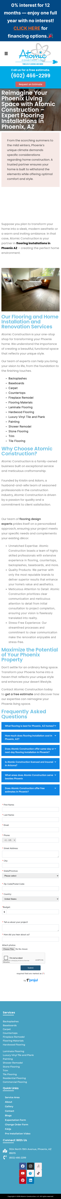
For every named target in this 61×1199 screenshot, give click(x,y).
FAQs (8, 1129)
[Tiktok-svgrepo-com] (38, 1173)
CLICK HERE (26, 28)
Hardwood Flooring (22, 412)
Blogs (8, 1115)
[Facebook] (22, 1166)
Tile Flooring (17, 441)
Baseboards (16, 383)
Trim (11, 436)
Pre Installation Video (17, 1133)
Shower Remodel (20, 426)
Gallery (9, 1106)
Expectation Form (15, 1120)
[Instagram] (30, 1166)
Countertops (17, 393)
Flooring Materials (21, 402)
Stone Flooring (19, 431)
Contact (9, 1111)
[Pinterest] (22, 1180)
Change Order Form (16, 1124)
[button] (6, 54)
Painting (15, 421)
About (8, 1102)
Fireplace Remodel (21, 397)
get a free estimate (19, 694)
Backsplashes (18, 378)
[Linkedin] (30, 1180)
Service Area (12, 1097)
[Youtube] (22, 1173)
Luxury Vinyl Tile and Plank (28, 417)
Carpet (13, 388)
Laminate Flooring (21, 407)
